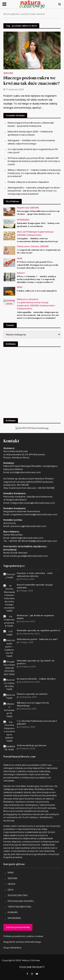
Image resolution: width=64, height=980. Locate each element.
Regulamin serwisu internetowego (22, 941)
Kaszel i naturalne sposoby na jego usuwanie (35, 586)
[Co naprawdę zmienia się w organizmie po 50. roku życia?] (9, 250)
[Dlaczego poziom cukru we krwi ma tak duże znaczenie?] (32, 50)
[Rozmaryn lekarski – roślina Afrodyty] (9, 684)
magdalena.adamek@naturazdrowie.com (33, 514)
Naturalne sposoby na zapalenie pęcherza (38, 630)
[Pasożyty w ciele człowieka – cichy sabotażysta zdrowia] (9, 575)
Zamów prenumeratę (18, 927)
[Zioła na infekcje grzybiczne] (9, 748)
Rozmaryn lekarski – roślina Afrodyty (36, 678)
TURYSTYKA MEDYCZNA (19, 906)
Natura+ (21, 273)
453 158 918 (23, 484)
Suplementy (23, 305)
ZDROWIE (8, 73)
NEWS (19, 258)
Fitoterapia (32, 232)
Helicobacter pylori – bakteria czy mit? (37, 639)
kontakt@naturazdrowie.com (41, 541)
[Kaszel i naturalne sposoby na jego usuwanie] (9, 598)
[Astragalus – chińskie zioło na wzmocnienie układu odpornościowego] (9, 235)
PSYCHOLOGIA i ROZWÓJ (21, 901)
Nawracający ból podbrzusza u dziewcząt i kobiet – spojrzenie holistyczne (31, 124)
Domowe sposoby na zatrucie (32, 693)
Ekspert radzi (23, 208)
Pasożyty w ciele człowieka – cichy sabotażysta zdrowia (35, 574)
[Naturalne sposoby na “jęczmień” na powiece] (9, 668)
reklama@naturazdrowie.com (26, 537)
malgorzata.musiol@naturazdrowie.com (32, 502)
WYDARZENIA (23, 220)
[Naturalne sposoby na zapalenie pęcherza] (9, 633)
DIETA (10, 889)
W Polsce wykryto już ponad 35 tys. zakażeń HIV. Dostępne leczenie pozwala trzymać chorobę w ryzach (34, 161)
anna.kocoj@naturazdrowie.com (28, 526)
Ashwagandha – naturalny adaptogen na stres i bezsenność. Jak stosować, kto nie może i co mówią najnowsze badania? (34, 190)
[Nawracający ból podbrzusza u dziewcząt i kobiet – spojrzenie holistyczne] (9, 211)
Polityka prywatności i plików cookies (23, 936)
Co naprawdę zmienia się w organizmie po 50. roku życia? (39, 251)
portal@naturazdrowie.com (25, 472)
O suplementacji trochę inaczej (32, 302)
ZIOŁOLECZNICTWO (18, 895)
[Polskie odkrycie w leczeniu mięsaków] (9, 291)
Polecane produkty (32, 967)
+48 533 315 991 (16, 541)
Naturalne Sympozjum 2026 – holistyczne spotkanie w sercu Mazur (30, 133)
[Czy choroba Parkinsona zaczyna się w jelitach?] (9, 731)
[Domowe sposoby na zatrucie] (9, 696)
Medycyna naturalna (27, 299)
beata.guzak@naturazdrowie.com (29, 555)
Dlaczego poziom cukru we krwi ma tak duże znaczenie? (31, 80)
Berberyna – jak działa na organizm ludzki (35, 617)
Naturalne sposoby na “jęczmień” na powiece (35, 662)
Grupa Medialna (12, 947)
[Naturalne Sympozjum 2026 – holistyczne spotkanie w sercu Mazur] (9, 223)
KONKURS (13, 912)
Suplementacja (45, 232)
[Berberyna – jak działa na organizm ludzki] (9, 621)
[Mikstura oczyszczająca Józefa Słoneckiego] (9, 710)
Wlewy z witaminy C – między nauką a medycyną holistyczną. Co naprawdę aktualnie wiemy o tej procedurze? (34, 173)
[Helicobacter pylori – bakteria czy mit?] (9, 648)
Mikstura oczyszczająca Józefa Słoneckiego (33, 704)
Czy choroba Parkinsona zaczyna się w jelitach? (37, 722)
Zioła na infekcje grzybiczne (31, 745)
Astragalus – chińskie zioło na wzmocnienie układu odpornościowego (31, 142)
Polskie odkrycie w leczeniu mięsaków (28, 182)
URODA (11, 883)
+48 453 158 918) (45, 488)
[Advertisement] (32, 382)
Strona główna (11, 14)
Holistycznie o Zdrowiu (28, 246)
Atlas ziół (21, 232)
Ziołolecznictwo (34, 235)
